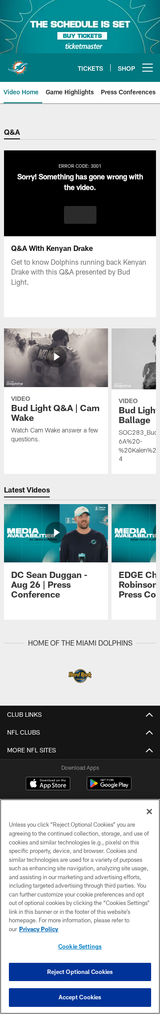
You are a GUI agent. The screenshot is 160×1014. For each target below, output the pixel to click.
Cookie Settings (80, 946)
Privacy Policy (38, 929)
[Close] (149, 811)
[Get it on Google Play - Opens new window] (109, 788)
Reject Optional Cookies (80, 971)
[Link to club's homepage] (17, 64)
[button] (80, 215)
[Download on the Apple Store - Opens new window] (48, 784)
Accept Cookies (80, 997)
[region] (80, 906)
